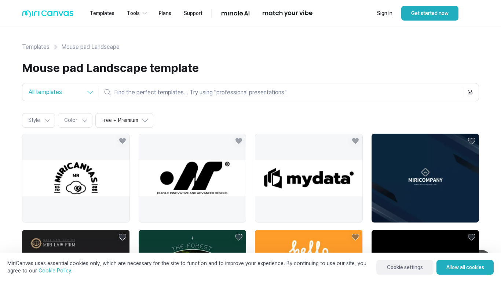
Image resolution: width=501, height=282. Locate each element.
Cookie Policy (55, 271)
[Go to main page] (48, 15)
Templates (36, 46)
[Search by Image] (470, 92)
